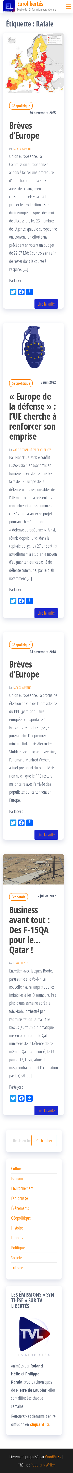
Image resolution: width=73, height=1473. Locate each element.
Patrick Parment (22, 149)
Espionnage (19, 1198)
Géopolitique (21, 105)
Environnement (22, 1188)
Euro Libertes (20, 963)
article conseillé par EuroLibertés (32, 450)
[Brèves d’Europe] (33, 62)
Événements (20, 1208)
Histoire (17, 1228)
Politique (18, 1247)
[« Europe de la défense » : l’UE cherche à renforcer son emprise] (33, 346)
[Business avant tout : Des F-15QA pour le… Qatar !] (33, 869)
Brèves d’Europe (24, 130)
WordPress (53, 1456)
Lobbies (17, 1237)
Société (16, 1257)
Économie (19, 896)
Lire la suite (46, 304)
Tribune (17, 1267)
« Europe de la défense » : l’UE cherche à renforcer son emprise (33, 416)
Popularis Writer (43, 1465)
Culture (16, 1168)
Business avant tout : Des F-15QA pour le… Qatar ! (29, 929)
